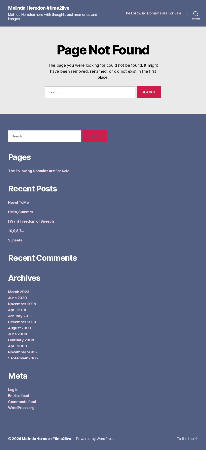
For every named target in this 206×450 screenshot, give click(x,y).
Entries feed (18, 396)
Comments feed (22, 402)
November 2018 (22, 304)
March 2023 (18, 292)
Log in (13, 390)
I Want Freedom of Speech (31, 221)
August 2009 (19, 328)
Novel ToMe (18, 202)
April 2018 (17, 310)
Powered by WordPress (95, 439)
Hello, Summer (20, 212)
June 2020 (17, 298)
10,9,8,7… (16, 231)
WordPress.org (21, 408)
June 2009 (17, 334)
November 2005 (22, 352)
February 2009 (21, 340)
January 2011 (20, 316)
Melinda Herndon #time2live (38, 8)
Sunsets (15, 240)
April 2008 (17, 346)
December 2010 (22, 322)
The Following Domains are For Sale (152, 13)
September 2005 (23, 358)
